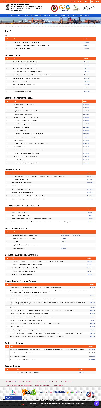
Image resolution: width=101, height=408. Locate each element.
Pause (93, 397)
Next (94, 392)
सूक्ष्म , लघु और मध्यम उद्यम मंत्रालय (16, 0)
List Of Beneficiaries (66, 381)
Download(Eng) (65, 235)
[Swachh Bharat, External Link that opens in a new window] (88, 8)
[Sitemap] (92, 1)
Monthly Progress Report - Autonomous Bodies (19, 385)
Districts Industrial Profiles (26, 381)
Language (96, 1)
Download (86, 42)
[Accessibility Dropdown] (85, 1)
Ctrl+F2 (96, 404)
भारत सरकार (9, 0)
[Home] (7, 15)
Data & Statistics (10, 381)
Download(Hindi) (76, 235)
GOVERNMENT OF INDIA (6, 1)
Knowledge (55, 381)
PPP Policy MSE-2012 (58, 385)
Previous (6, 392)
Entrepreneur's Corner (42, 381)
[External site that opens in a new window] (13, 392)
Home (7, 26)
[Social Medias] (88, 1)
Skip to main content (76, 1)
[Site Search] (82, 1)
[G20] (54, 8)
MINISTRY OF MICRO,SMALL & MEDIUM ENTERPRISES (22, 1)
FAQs (81, 15)
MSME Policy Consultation (42, 385)
